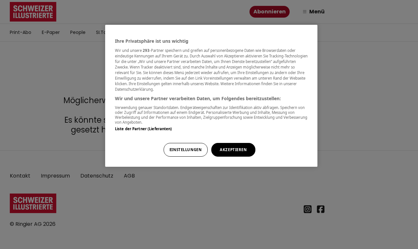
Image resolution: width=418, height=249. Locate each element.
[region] (211, 96)
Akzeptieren (233, 149)
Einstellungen (185, 149)
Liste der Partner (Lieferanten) (143, 128)
